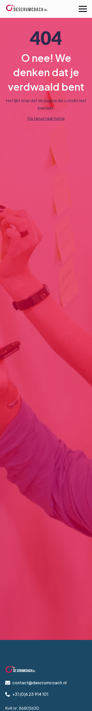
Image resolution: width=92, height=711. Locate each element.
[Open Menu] (83, 9)
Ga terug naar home (46, 118)
